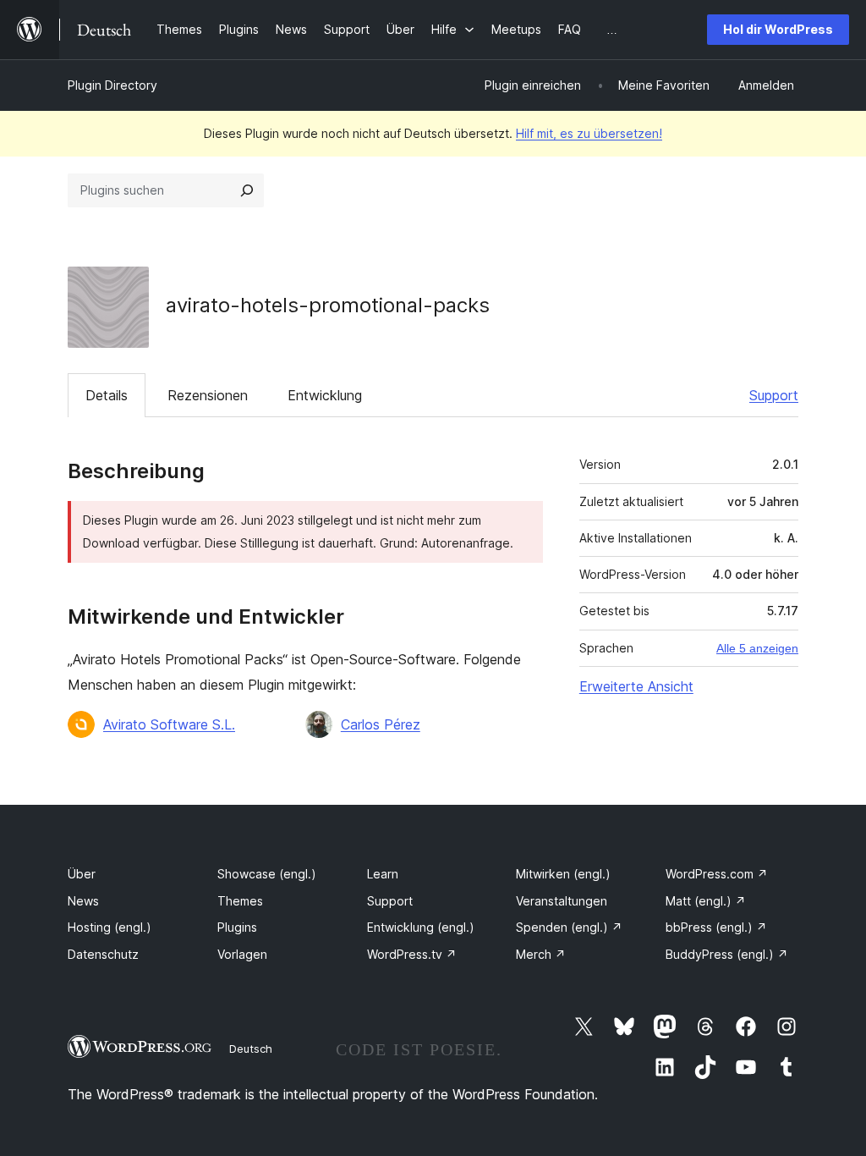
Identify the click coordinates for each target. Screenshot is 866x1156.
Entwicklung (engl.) (420, 927)
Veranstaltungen (561, 901)
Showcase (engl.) (266, 874)
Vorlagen (242, 954)
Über (82, 874)
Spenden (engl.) (569, 927)
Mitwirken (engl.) (563, 874)
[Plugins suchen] (247, 190)
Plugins (237, 927)
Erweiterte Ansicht (636, 686)
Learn (382, 874)
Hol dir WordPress (778, 29)
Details (106, 395)
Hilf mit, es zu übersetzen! (589, 133)
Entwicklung (325, 395)
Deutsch (250, 1048)
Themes (240, 901)
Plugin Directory (112, 85)
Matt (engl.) (706, 901)
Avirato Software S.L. (169, 724)
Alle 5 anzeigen (757, 648)
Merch (541, 954)
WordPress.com (717, 874)
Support (773, 395)
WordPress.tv (412, 954)
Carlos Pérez (380, 724)
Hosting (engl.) (109, 927)
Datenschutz (103, 954)
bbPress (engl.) (716, 927)
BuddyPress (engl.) (727, 954)
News (83, 901)
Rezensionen (207, 395)
